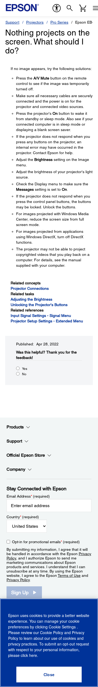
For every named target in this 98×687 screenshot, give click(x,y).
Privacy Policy (18, 580)
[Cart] (82, 8)
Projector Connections (30, 288)
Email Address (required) (28, 496)
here (33, 655)
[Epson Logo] (22, 8)
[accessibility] (56, 8)
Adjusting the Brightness (31, 299)
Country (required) (23, 517)
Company (16, 469)
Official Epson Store (26, 455)
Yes (24, 369)
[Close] (49, 674)
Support (12, 22)
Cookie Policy (51, 632)
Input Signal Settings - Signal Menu (41, 315)
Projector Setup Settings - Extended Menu (47, 321)
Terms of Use (69, 575)
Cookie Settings (63, 626)
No (24, 374)
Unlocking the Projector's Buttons (39, 305)
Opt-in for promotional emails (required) (46, 542)
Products (15, 427)
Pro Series (59, 22)
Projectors (35, 22)
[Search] (69, 8)
